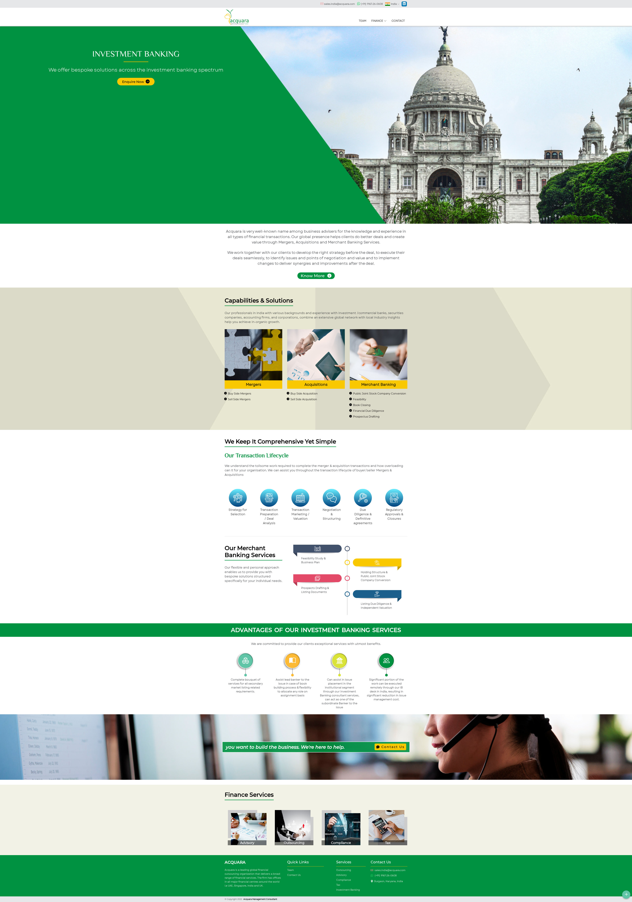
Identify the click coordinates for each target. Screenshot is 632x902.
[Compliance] (339, 829)
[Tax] (386, 829)
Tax (338, 885)
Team (362, 21)
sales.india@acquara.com (339, 4)
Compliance (343, 880)
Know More (313, 275)
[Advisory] (246, 829)
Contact (398, 21)
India (393, 4)
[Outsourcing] (293, 829)
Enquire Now (133, 82)
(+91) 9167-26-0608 (371, 4)
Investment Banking (348, 890)
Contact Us (392, 747)
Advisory (341, 875)
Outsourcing (343, 870)
